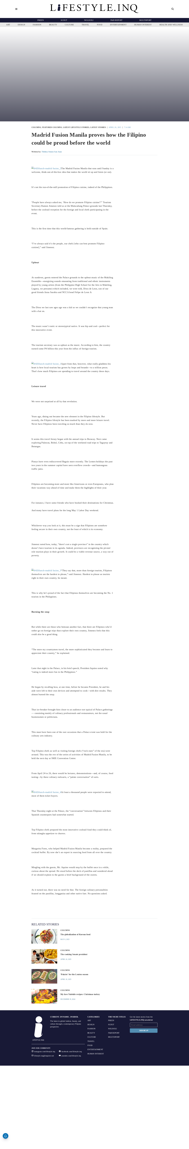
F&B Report (116, 20)
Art (8, 25)
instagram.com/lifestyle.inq (44, 1052)
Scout (64, 20)
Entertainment (118, 25)
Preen (40, 20)
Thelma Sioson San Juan (52, 152)
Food (99, 25)
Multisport (145, 20)
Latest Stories (98, 127)
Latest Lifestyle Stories (76, 127)
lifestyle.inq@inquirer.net (44, 1056)
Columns (36, 127)
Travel (85, 25)
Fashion (37, 25)
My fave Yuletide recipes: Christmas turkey (80, 994)
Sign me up (143, 1030)
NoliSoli (88, 20)
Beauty (53, 25)
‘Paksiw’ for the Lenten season (74, 974)
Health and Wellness (171, 25)
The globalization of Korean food (75, 934)
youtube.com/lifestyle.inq (71, 1056)
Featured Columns (52, 127)
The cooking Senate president (73, 954)
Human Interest (143, 25)
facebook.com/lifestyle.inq (71, 1052)
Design (21, 25)
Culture (69, 25)
